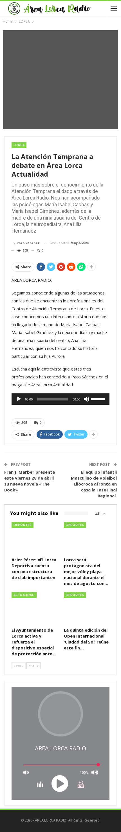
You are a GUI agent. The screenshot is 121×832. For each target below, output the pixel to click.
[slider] (99, 398)
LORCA (19, 145)
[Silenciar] (86, 399)
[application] (60, 399)
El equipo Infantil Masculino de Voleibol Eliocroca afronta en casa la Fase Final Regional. (94, 484)
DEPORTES (23, 525)
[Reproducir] (19, 399)
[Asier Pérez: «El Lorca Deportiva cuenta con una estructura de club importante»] (34, 538)
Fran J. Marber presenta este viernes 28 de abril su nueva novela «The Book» (29, 481)
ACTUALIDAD (24, 595)
